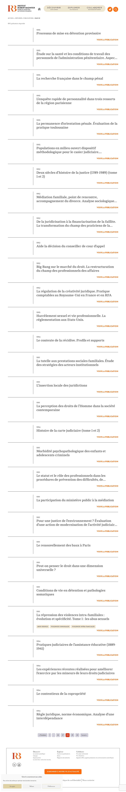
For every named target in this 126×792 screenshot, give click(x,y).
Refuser (32, 786)
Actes (58, 756)
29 (72, 735)
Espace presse (37, 758)
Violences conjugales (60, 627)
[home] (39, 9)
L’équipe (35, 756)
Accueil (11, 18)
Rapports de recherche (63, 758)
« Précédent (42, 735)
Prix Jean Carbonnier (82, 754)
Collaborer (94, 8)
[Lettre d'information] (109, 9)
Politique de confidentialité (70, 780)
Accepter (12, 786)
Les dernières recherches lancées (42, 760)
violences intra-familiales (83, 627)
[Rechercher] (115, 9)
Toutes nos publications (63, 754)
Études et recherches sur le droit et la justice (26, 8)
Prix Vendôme (80, 756)
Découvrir (54, 8)
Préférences (51, 786)
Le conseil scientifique (39, 754)
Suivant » (84, 735)
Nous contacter (88, 780)
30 (77, 735)
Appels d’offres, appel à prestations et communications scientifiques (95, 758)
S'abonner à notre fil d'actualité (63, 771)
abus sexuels (42, 627)
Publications (28, 18)
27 (63, 735)
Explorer (74, 8)
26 (58, 735)
